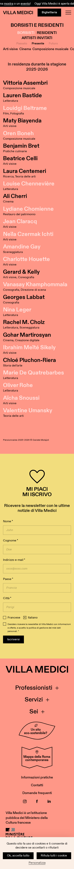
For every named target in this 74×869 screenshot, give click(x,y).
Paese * (8, 579)
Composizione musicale (50, 49)
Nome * (8, 521)
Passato (21, 43)
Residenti (47, 33)
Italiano (33, 617)
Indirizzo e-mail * (14, 560)
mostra (6, 4)
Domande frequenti (37, 793)
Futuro (53, 43)
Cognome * (10, 541)
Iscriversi (13, 639)
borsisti (26, 33)
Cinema (25, 49)
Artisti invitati (37, 38)
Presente (38, 43)
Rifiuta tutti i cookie (54, 856)
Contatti (37, 785)
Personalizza (37, 862)
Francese (14, 617)
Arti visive (10, 49)
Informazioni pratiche (37, 777)
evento (23, 4)
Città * (7, 598)
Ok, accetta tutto (18, 856)
